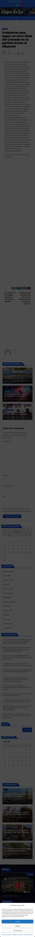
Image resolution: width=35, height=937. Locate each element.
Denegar (17, 926)
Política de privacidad (7, 934)
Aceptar (17, 921)
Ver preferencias (17, 930)
